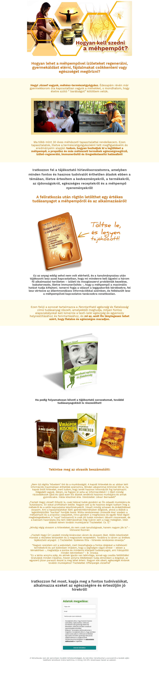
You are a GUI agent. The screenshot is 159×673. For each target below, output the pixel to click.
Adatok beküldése (79, 648)
